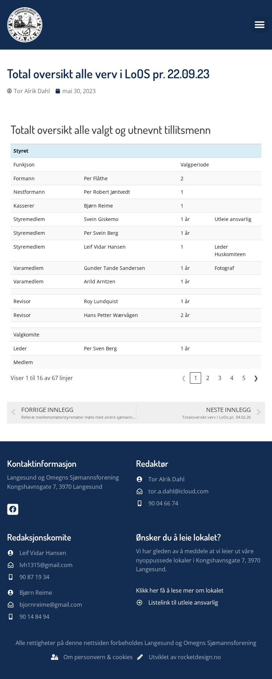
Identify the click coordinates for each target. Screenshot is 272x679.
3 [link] (219, 378)
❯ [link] (256, 378)
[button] (260, 25)
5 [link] (243, 378)
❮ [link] (183, 378)
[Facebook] (12, 509)
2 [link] (207, 378)
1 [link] (195, 378)
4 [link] (231, 378)
